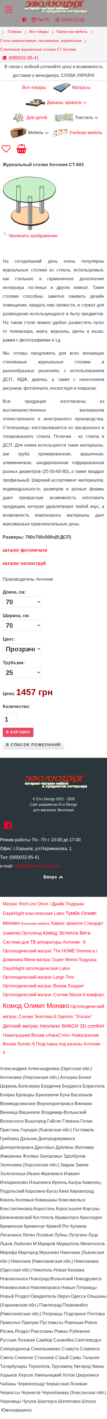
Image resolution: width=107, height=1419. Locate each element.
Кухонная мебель (35, 923)
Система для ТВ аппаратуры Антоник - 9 (44, 942)
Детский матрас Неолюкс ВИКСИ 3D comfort (53, 1026)
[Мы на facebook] (8, 827)
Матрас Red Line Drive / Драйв (33, 903)
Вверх (50, 877)
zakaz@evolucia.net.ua (37, 866)
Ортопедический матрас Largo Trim (38, 977)
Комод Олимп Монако (36, 1005)
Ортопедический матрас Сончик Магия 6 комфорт (53, 994)
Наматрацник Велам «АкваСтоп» (37, 1035)
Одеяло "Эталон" (74, 1016)
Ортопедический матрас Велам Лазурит (43, 986)
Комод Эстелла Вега (66, 933)
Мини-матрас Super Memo (50, 959)
